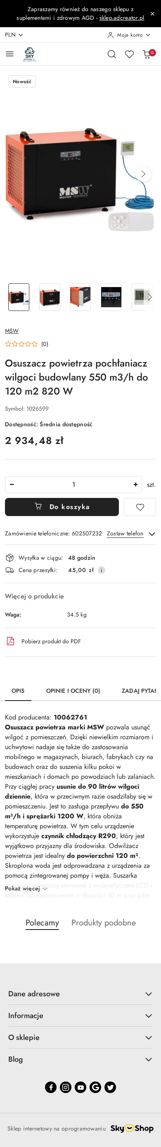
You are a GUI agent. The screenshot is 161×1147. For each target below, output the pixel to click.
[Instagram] (65, 1087)
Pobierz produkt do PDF (51, 641)
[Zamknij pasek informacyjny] (152, 13)
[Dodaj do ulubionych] (140, 507)
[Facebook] (51, 1087)
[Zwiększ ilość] (135, 485)
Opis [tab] (18, 691)
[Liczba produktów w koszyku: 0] (146, 54)
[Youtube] (80, 1087)
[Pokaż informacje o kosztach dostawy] (101, 570)
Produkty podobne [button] (103, 923)
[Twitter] (110, 1087)
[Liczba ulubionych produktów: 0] (129, 54)
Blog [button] (15, 1059)
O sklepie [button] (24, 1037)
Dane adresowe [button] (34, 993)
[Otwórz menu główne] (9, 53)
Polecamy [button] (42, 923)
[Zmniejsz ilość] (11, 485)
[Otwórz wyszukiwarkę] (111, 54)
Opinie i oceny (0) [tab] (73, 691)
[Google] (95, 1087)
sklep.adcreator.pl (121, 18)
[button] (143, 174)
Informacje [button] (25, 1015)
